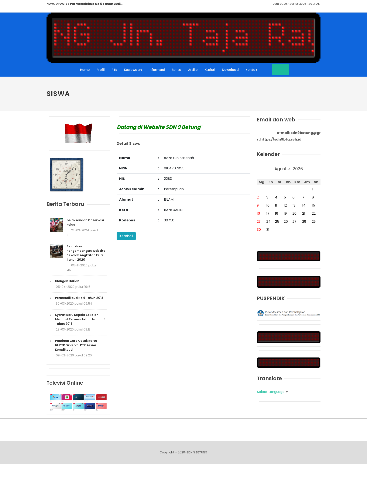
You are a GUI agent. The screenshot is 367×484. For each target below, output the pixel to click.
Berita (176, 70)
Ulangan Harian (67, 281)
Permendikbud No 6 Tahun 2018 (79, 298)
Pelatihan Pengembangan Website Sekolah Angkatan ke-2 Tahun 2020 (86, 253)
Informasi (157, 70)
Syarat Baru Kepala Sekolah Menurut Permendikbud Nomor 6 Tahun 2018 (80, 319)
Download (230, 70)
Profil (100, 70)
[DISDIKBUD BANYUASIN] (288, 337)
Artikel (193, 70)
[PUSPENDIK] (288, 312)
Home (85, 70)
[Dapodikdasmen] (288, 362)
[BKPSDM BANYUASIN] (288, 281)
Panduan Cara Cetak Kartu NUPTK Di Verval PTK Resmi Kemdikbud (76, 345)
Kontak (251, 70)
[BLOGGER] (288, 256)
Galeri (210, 70)
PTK (114, 70)
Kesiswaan (133, 70)
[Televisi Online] (78, 402)
